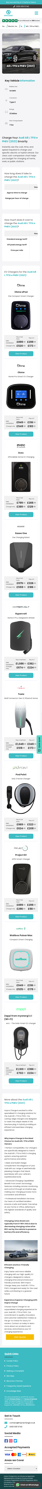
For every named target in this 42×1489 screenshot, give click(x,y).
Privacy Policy (15, 1399)
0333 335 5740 (22, 6)
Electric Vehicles (13, 26)
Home (4, 26)
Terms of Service (30, 1399)
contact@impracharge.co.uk (22, 1423)
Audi (22, 26)
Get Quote (20, 1337)
